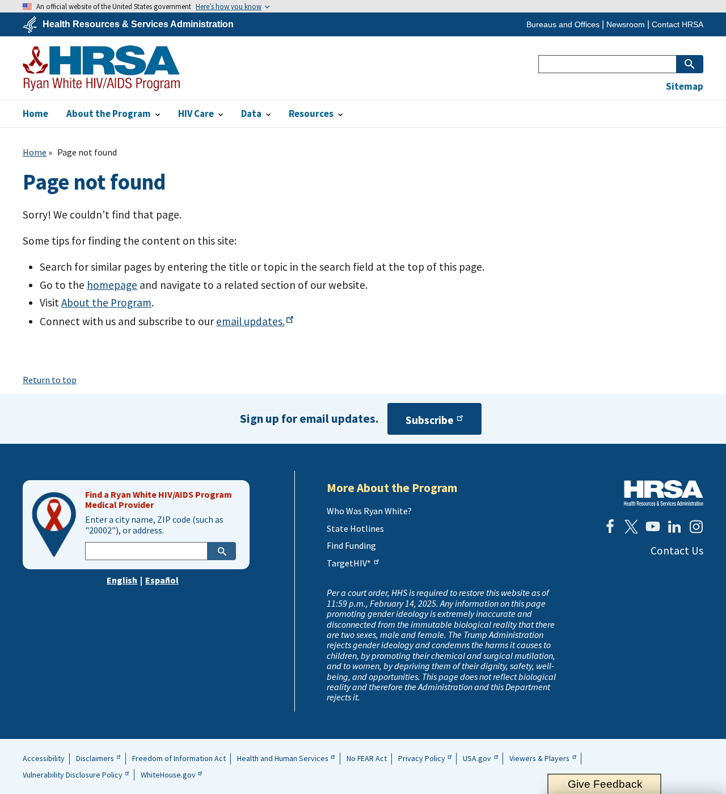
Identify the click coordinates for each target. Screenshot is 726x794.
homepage (112, 285)
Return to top (50, 379)
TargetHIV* (349, 563)
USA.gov (477, 758)
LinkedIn (674, 526)
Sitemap (684, 86)
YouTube (652, 526)
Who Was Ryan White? (369, 510)
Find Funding (351, 545)
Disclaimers (95, 758)
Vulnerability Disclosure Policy (73, 775)
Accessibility (44, 758)
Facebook (609, 526)
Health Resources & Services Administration (138, 24)
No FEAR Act (367, 758)
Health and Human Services (282, 758)
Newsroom (625, 24)
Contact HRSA (677, 24)
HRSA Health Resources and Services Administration (663, 493)
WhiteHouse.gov (168, 775)
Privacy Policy (421, 758)
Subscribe (430, 420)
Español (162, 580)
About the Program (106, 302)
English (122, 580)
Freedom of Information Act (179, 758)
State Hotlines (355, 528)
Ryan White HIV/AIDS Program (101, 68)
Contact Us (677, 550)
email (250, 321)
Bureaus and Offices (563, 24)
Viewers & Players (539, 758)
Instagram (696, 526)
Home (35, 152)
